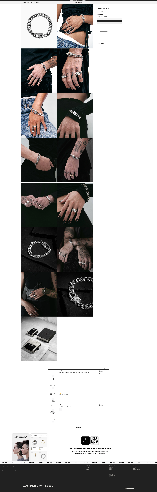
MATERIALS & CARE (111, 474)
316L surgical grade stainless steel (103, 31)
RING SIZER (110, 473)
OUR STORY (134, 467)
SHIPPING (110, 469)
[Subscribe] (15, 470)
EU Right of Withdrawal (112, 480)
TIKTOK (87, 468)
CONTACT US (111, 467)
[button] (109, 23)
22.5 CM (102, 14)
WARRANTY (110, 468)
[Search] (127, 2)
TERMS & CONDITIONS (112, 475)
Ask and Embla (27, 488)
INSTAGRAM (87, 467)
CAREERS (134, 468)
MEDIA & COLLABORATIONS (136, 469)
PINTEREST (87, 469)
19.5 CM (99, 14)
